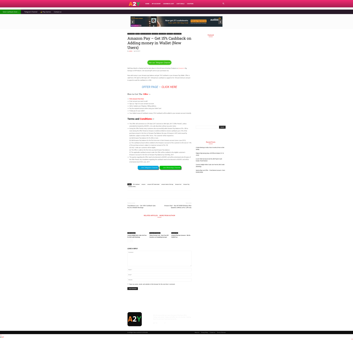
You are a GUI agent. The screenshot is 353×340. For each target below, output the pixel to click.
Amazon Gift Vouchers (145, 33)
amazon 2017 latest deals (153, 184)
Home (147, 4)
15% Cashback (131, 33)
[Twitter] (217, 316)
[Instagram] (207, 316)
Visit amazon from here (136, 99)
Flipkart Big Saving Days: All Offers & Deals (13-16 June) (210, 154)
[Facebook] (197, 316)
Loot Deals (180, 4)
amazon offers (162, 33)
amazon (143, 184)
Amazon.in (181, 68)
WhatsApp (169, 323)
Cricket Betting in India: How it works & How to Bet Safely (210, 148)
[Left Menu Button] (1, 335)
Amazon (137, 33)
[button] (223, 4)
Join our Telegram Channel (159, 63)
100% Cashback (131, 233)
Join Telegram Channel (149, 168)
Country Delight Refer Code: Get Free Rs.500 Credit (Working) (210, 165)
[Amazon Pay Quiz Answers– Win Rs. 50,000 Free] (181, 227)
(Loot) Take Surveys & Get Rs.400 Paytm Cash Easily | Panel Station (209, 160)
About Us (197, 332)
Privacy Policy (204, 332)
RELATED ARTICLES (151, 215)
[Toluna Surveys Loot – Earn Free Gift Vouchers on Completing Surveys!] (159, 227)
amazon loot (155, 33)
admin (130, 51)
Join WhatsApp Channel (171, 168)
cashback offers (132, 186)
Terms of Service (221, 332)
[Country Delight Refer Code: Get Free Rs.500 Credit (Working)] (137, 227)
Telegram (161, 323)
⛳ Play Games (45, 12)
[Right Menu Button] (352, 339)
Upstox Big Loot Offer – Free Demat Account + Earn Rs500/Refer (210, 171)
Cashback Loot (168, 4)
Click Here (169, 87)
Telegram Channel (29, 12)
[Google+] (202, 316)
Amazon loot (178, 184)
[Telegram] (212, 316)
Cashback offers (177, 33)
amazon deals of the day (167, 184)
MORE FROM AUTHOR (167, 215)
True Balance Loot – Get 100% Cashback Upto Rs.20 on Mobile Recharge (141, 206)
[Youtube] (222, 316)
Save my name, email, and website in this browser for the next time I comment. (152, 284)
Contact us (57, 12)
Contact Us (156, 325)
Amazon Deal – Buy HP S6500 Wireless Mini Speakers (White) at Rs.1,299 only (177, 206)
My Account (156, 4)
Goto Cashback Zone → (10, 12)
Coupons (190, 4)
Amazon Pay (169, 33)
